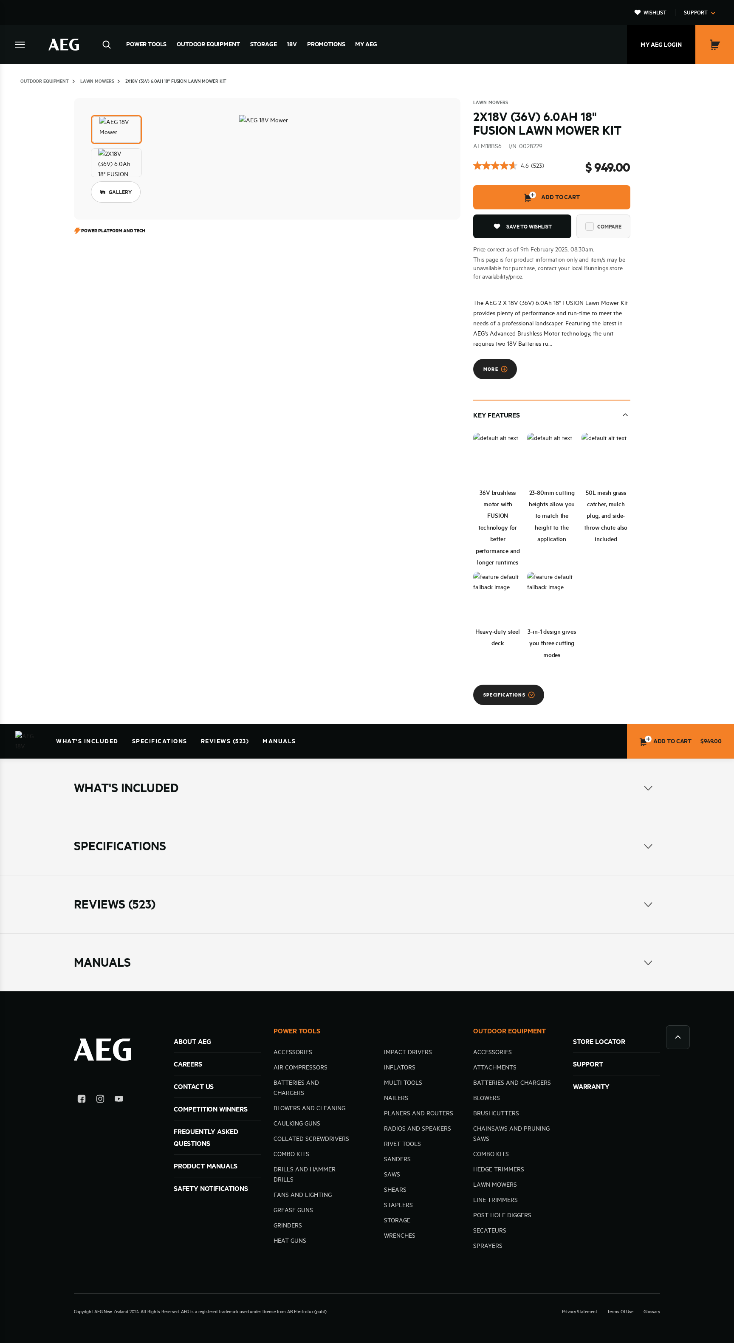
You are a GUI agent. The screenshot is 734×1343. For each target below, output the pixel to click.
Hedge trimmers (498, 1169)
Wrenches (399, 1235)
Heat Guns (290, 1240)
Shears (395, 1189)
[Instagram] (100, 1100)
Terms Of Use (620, 1312)
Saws (392, 1174)
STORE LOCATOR (599, 1041)
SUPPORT (588, 1064)
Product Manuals (205, 1166)
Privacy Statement (579, 1312)
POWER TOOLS (297, 1031)
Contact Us (194, 1086)
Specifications (159, 741)
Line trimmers (495, 1200)
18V (292, 44)
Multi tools (403, 1082)
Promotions (326, 44)
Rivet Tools (402, 1144)
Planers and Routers (418, 1113)
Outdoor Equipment (208, 44)
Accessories (293, 1052)
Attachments (495, 1067)
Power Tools (146, 44)
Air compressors (300, 1067)
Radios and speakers (417, 1128)
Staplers (398, 1205)
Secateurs (489, 1230)
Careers (188, 1064)
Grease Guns (293, 1210)
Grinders (288, 1225)
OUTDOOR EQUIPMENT (509, 1031)
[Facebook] (81, 1100)
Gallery (120, 192)
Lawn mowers (495, 1184)
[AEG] (63, 45)
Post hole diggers (502, 1215)
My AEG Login (661, 44)
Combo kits (291, 1154)
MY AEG (366, 44)
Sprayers (488, 1246)
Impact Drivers (408, 1052)
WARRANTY (591, 1086)
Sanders (397, 1159)
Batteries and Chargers (512, 1082)
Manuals (279, 741)
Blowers (486, 1098)
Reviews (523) (225, 741)
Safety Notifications (211, 1188)
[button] (116, 129)
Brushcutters (496, 1113)
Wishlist (655, 12)
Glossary (652, 1312)
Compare (609, 226)
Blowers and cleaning (309, 1108)
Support (696, 12)
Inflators (399, 1067)
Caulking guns (297, 1123)
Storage (263, 44)
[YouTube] (119, 1100)
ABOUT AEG (192, 1041)
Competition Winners (211, 1109)
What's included (87, 741)
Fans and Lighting (303, 1195)
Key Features (496, 415)
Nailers (396, 1098)
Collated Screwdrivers (311, 1139)
